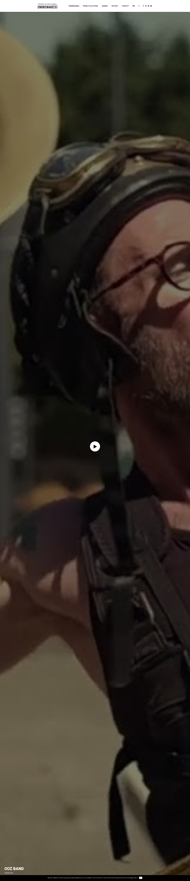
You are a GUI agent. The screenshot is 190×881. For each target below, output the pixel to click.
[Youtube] (151, 6)
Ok (140, 878)
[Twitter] (146, 6)
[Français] (134, 6)
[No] (188, 879)
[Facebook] (143, 6)
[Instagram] (148, 6)
